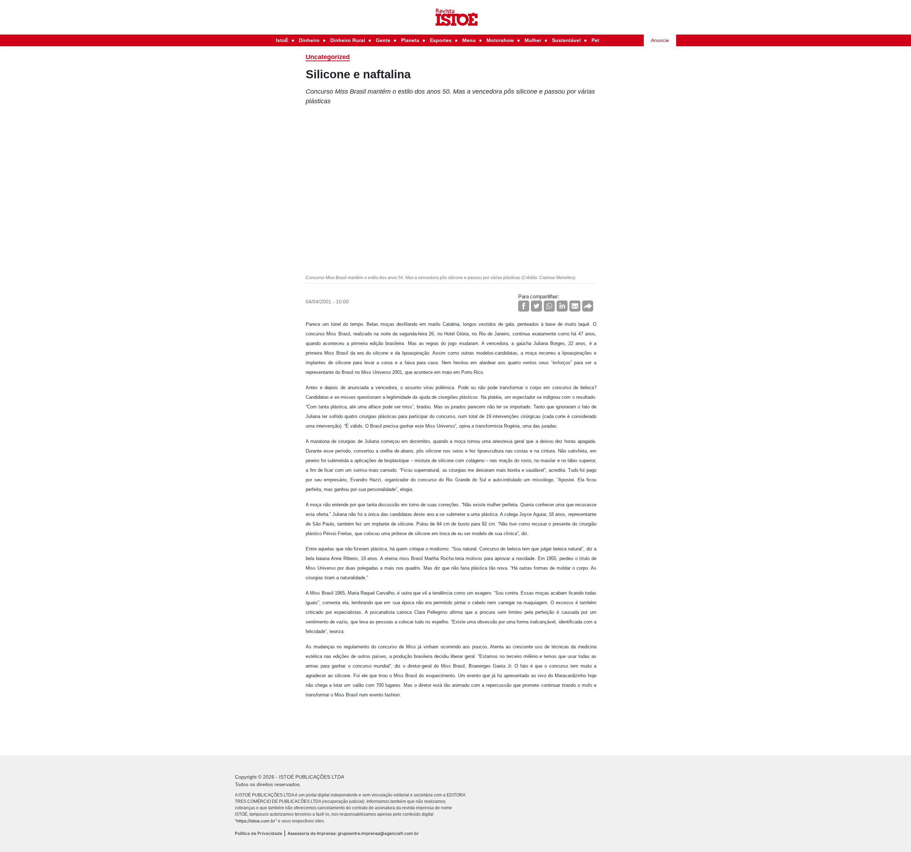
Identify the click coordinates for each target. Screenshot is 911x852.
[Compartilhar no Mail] (574, 306)
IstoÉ (282, 40)
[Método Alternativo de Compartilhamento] (587, 306)
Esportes (441, 40)
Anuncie (660, 40)
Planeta (410, 40)
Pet (595, 40)
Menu (469, 40)
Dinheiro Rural (347, 40)
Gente (383, 40)
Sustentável (566, 40)
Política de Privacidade (258, 833)
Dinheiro (309, 40)
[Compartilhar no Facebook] (523, 306)
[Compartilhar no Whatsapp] (549, 306)
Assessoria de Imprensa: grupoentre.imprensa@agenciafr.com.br (353, 833)
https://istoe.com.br (255, 821)
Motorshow (500, 40)
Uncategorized (328, 57)
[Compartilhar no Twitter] (536, 306)
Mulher (533, 40)
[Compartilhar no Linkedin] (562, 306)
